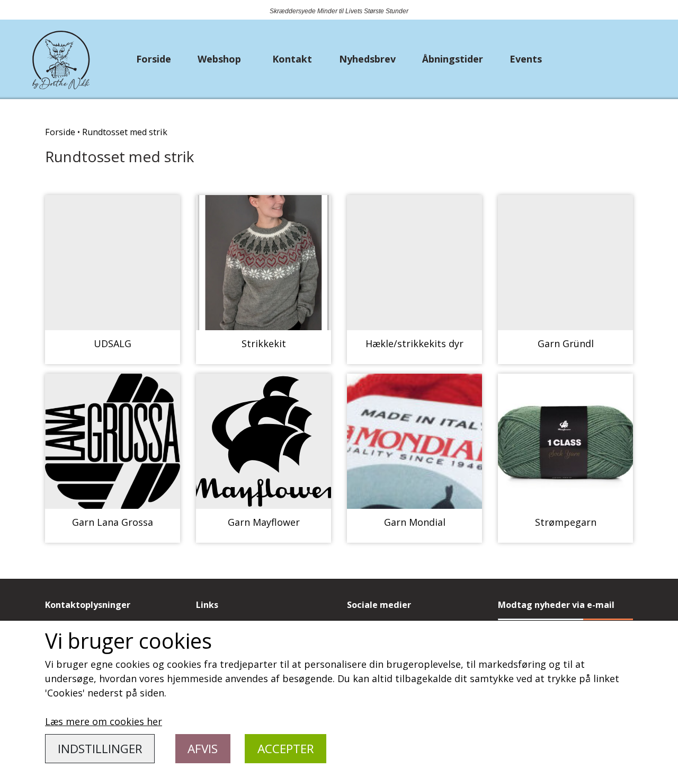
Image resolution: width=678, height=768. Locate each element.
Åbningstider (452, 58)
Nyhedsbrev (367, 58)
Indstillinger (100, 748)
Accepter (285, 748)
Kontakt (292, 58)
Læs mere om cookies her (103, 721)
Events (526, 58)
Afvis (203, 748)
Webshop (219, 58)
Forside (153, 58)
